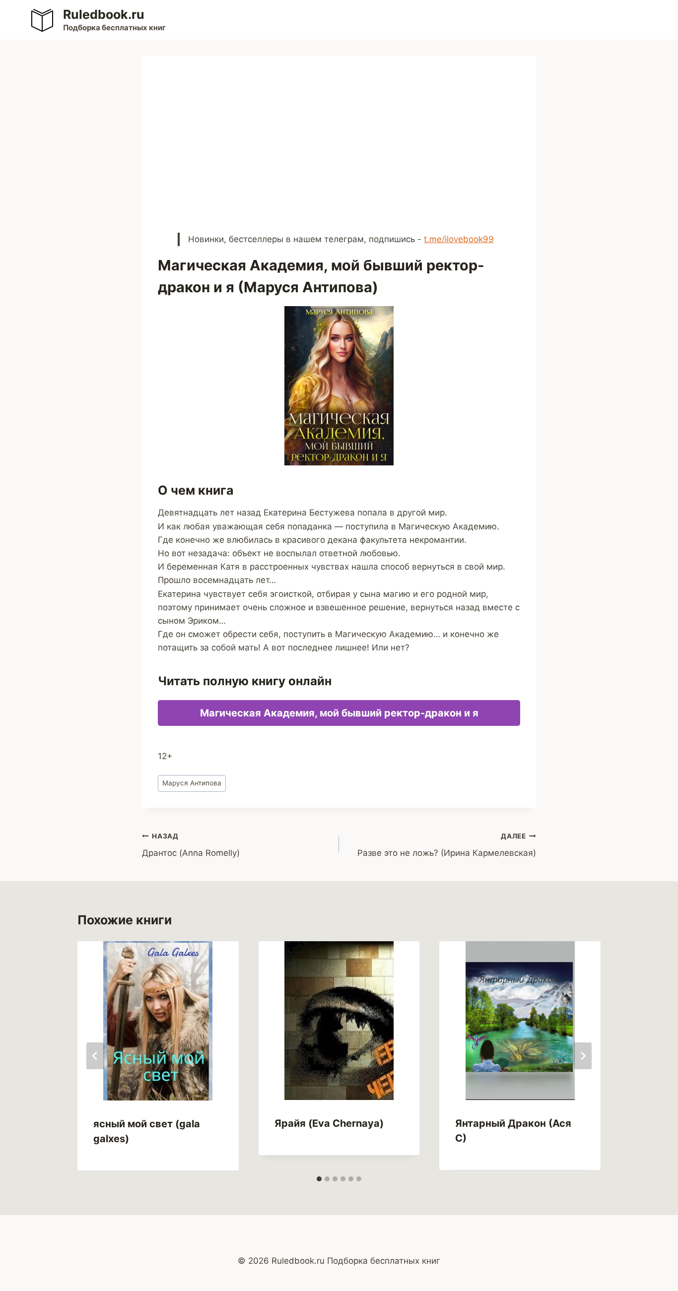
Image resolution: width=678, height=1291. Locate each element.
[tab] (319, 1178)
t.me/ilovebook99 (459, 239)
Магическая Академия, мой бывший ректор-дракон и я (339, 713)
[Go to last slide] (95, 1055)
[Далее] (583, 1055)
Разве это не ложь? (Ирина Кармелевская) (446, 845)
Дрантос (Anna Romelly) (191, 845)
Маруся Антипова (191, 783)
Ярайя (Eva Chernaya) (329, 1123)
